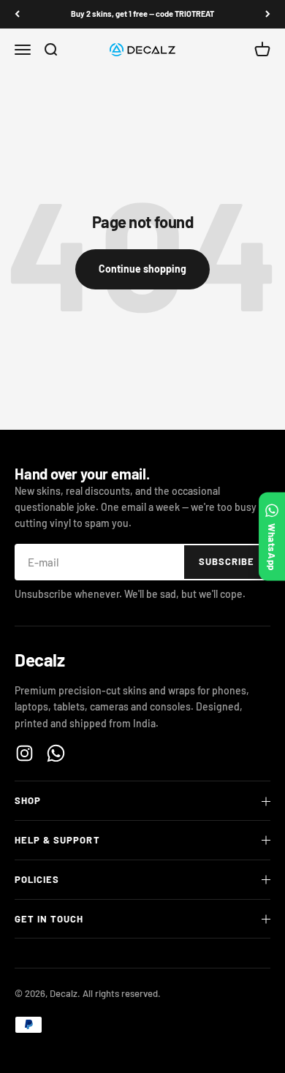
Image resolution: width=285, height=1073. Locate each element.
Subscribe (226, 561)
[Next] (267, 14)
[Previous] (17, 14)
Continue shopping (142, 268)
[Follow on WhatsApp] (56, 753)
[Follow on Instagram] (24, 753)
